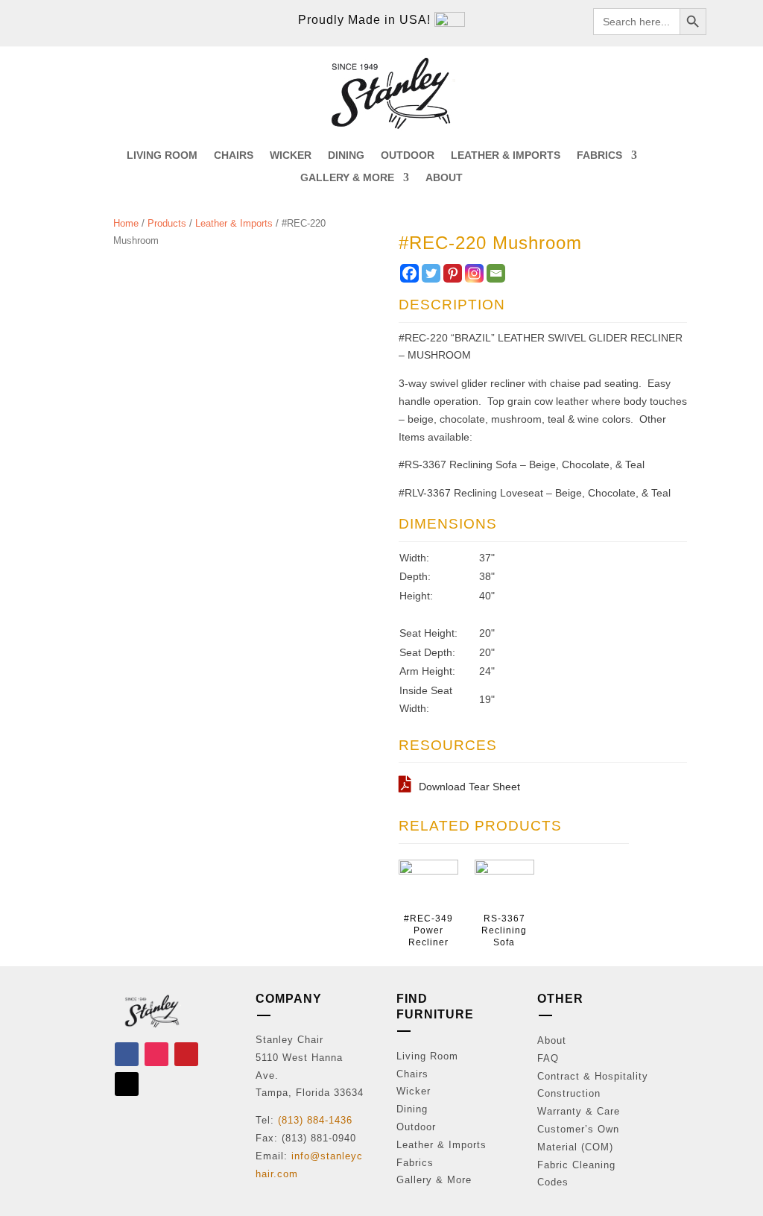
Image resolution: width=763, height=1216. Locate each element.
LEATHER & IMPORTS (505, 155)
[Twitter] (431, 273)
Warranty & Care (578, 1111)
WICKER (290, 155)
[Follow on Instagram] (156, 1054)
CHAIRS (233, 155)
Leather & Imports (234, 223)
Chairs (412, 1074)
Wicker (413, 1091)
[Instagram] (474, 273)
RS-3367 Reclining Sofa (504, 930)
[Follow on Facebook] (127, 1054)
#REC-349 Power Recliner (428, 930)
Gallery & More (434, 1179)
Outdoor (416, 1126)
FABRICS (599, 155)
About (551, 1040)
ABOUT (444, 177)
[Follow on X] (127, 1084)
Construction (569, 1093)
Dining (412, 1109)
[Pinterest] (452, 273)
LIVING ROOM (162, 155)
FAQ (548, 1058)
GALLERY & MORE (347, 177)
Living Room (427, 1056)
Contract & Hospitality (592, 1076)
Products (167, 223)
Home (126, 223)
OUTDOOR (407, 155)
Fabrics (415, 1162)
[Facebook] (409, 273)
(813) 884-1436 (315, 1120)
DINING (346, 155)
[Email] (496, 273)
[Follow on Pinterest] (186, 1054)
